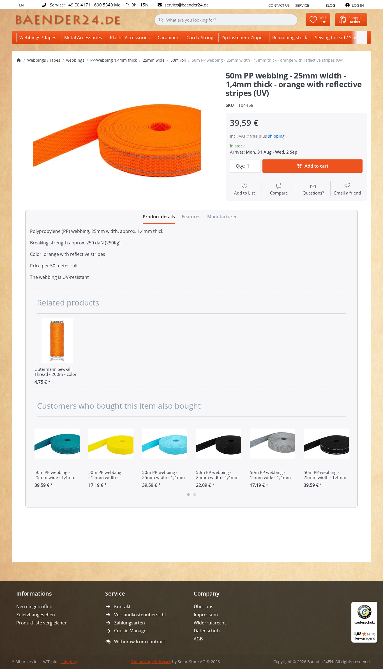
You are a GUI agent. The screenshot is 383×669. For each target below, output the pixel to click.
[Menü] (374, 605)
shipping (276, 136)
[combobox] (226, 20)
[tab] (159, 217)
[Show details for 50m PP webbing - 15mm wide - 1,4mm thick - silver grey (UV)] (272, 443)
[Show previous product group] (36, 459)
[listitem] (116, 136)
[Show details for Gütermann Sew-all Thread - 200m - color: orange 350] (57, 340)
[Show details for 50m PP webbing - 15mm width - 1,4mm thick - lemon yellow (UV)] (110, 443)
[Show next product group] (346, 459)
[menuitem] (39, 37)
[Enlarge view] (116, 136)
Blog (330, 5)
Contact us (279, 5)
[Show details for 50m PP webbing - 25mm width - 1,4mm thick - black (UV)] (218, 443)
